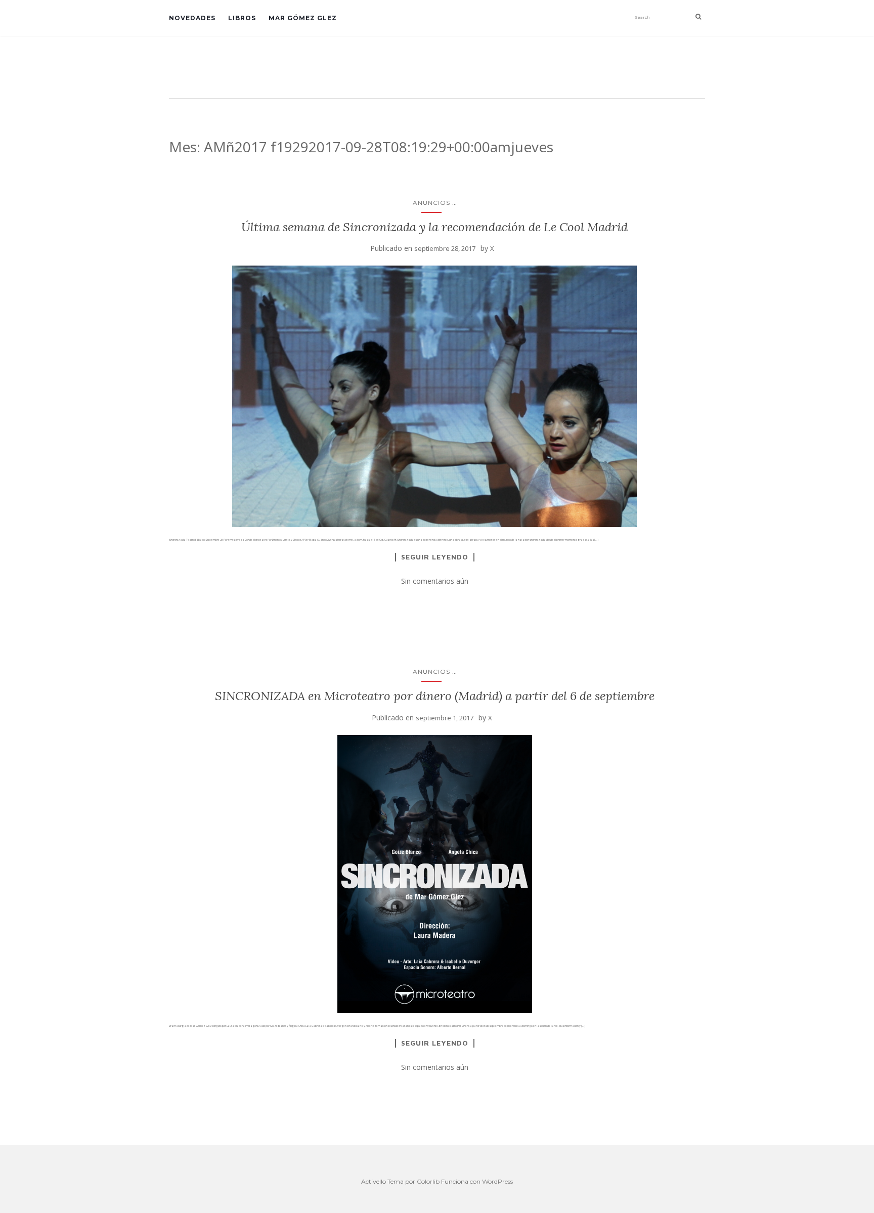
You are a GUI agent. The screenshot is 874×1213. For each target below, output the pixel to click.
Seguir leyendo (434, 557)
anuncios (431, 202)
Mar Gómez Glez (303, 18)
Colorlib (428, 1181)
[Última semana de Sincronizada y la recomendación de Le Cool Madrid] (434, 396)
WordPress (497, 1181)
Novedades (192, 18)
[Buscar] (698, 16)
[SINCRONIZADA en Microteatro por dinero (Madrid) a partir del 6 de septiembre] (434, 874)
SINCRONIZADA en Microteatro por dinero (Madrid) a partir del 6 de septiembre (434, 696)
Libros (242, 18)
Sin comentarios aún (434, 581)
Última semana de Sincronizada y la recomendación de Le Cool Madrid (434, 227)
